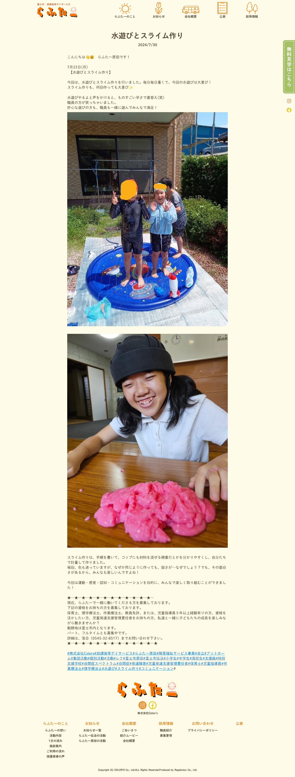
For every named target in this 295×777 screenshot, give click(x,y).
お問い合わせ (203, 723)
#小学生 (170, 658)
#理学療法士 (92, 668)
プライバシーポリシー (203, 730)
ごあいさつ (129, 730)
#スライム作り (127, 668)
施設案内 (56, 746)
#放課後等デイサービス (113, 653)
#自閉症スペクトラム (99, 663)
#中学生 (183, 658)
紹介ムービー (129, 735)
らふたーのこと (55, 723)
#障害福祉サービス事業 (176, 653)
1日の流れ (55, 740)
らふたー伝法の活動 (92, 735)
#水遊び (108, 668)
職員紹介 (166, 730)
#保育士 (194, 663)
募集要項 (166, 735)
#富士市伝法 (153, 658)
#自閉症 (122, 663)
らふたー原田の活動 (92, 740)
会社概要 (129, 723)
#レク (118, 658)
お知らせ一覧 (92, 730)
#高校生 (196, 658)
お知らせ (92, 723)
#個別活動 (95, 658)
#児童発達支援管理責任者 (167, 663)
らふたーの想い (55, 730)
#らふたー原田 (145, 653)
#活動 (109, 658)
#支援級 (209, 658)
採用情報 (166, 723)
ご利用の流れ (56, 751)
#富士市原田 (133, 658)
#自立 (199, 653)
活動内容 (56, 735)
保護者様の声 (56, 756)
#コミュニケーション (156, 668)
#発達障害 (137, 663)
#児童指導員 (211, 663)
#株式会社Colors (80, 653)
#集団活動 (79, 658)
